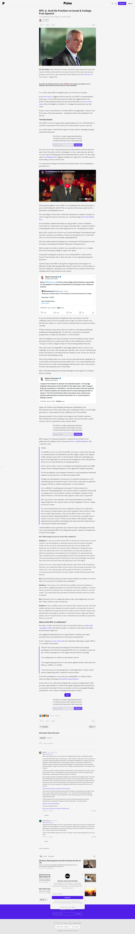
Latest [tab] (45, 856)
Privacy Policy (79, 902)
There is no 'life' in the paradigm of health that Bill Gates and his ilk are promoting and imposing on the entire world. (58, 865)
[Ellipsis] (95, 752)
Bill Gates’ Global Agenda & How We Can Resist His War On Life (60, 862)
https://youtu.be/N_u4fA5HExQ (50, 803)
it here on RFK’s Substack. (79, 441)
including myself (50, 157)
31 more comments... (44, 848)
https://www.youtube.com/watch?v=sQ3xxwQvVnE (56, 788)
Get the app (75, 927)
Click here (87, 74)
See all (42, 899)
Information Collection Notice (67, 902)
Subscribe (122, 3)
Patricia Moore (46, 820)
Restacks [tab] (49, 738)
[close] (82, 874)
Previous (45, 726)
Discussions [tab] (51, 856)
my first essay (46, 97)
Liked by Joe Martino (48, 754)
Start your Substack (63, 927)
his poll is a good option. (70, 679)
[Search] (112, 3)
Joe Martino (46, 19)
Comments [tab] (43, 738)
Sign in (130, 3)
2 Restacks (57, 715)
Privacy (66, 923)
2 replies (46, 815)
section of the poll (58, 641)
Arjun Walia (45, 882)
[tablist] (46, 737)
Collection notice (77, 923)
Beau (43, 752)
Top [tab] (41, 856)
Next (91, 726)
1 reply (46, 841)
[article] (67, 865)
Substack (59, 930)
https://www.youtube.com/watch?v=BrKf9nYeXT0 (55, 808)
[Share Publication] (115, 3)
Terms (70, 923)
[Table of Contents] (2, 467)
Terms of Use (75, 901)
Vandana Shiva (49, 868)
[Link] (37, 119)
